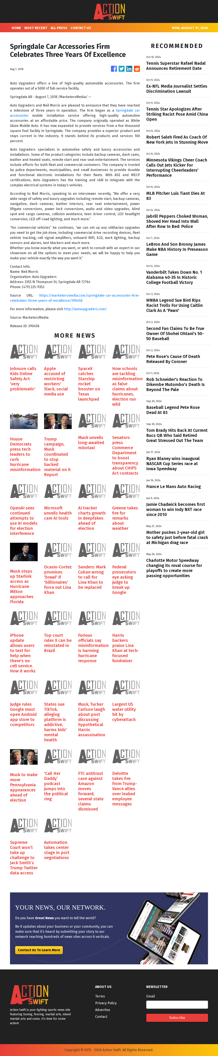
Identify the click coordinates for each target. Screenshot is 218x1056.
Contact (101, 1017)
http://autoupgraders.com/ (85, 309)
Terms (100, 996)
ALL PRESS (59, 28)
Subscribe (177, 1018)
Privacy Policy (106, 1003)
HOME (16, 28)
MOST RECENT (35, 28)
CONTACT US (81, 28)
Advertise (102, 1010)
